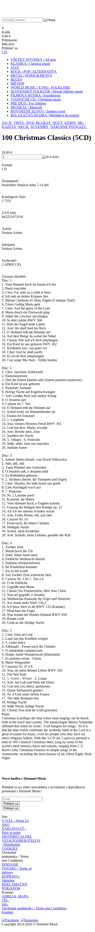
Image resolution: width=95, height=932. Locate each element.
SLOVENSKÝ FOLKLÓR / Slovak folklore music (47, 91)
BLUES (16, 79)
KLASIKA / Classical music (30, 63)
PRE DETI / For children (28, 103)
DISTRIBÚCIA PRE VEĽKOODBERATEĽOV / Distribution (21, 840)
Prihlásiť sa (11, 803)
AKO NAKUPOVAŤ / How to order (14, 829)
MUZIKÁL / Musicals (26, 107)
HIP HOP (17, 83)
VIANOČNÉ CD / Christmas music (36, 99)
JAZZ (15, 67)
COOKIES (9, 848)
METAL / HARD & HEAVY (31, 75)
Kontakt (7, 912)
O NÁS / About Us (15, 821)
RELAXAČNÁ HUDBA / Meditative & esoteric (45, 115)
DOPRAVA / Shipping (11, 878)
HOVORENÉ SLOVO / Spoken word (38, 111)
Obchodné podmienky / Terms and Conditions (34, 908)
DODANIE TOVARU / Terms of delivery (17, 868)
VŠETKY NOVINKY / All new (33, 59)
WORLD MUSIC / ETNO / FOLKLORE (40, 87)
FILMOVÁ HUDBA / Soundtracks (36, 95)
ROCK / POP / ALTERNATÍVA (34, 71)
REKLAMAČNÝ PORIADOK (14, 886)
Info (5, 904)
